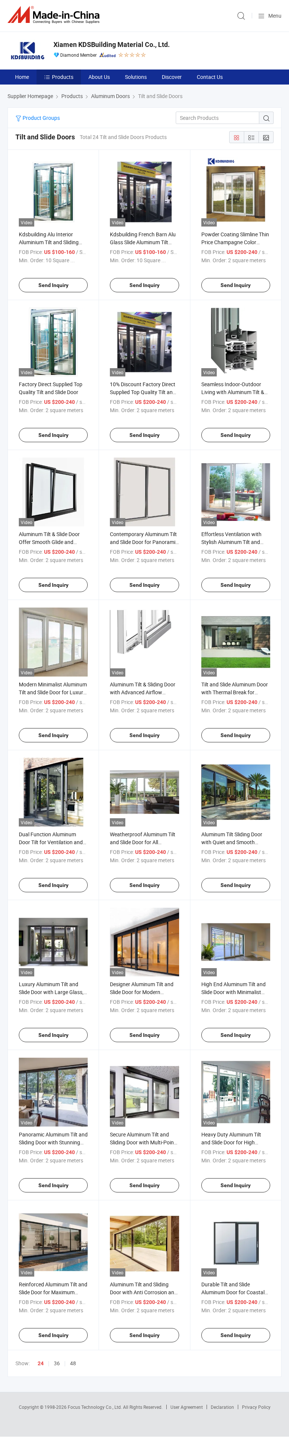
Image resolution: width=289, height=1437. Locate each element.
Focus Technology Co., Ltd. (95, 1407)
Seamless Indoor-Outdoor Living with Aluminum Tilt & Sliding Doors (232, 392)
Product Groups (40, 117)
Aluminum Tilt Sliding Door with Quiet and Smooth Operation (231, 842)
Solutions (136, 76)
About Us (99, 76)
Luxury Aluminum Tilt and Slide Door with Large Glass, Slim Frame (51, 992)
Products (62, 76)
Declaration (222, 1407)
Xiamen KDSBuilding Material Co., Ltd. (111, 44)
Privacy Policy (256, 1407)
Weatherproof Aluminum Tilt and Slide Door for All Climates (142, 842)
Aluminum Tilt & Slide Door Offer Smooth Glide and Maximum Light (49, 541)
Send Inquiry (53, 285)
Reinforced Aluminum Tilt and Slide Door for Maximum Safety (53, 1292)
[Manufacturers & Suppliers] (55, 15)
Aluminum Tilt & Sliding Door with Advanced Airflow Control (142, 692)
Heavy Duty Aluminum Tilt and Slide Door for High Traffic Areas (231, 1142)
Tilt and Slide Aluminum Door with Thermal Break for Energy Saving (234, 692)
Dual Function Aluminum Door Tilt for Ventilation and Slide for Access (51, 842)
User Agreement (186, 1407)
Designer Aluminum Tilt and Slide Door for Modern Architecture (141, 992)
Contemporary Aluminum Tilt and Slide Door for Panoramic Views (144, 541)
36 (57, 1363)
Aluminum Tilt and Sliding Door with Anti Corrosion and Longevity (143, 1292)
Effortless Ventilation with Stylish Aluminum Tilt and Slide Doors (231, 541)
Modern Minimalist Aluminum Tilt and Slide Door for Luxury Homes (53, 692)
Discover (172, 76)
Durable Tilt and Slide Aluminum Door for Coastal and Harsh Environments (233, 1292)
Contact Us (210, 76)
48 (73, 1363)
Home (22, 76)
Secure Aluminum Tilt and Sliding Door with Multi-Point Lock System (143, 1142)
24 (41, 1363)
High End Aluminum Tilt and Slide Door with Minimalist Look (233, 992)
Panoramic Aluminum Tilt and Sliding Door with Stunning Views (53, 1142)
